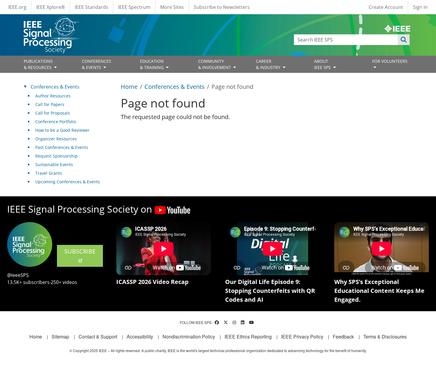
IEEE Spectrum (134, 7)
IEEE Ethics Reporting (248, 336)
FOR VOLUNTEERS (390, 61)
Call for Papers (49, 104)
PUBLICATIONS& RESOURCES (38, 64)
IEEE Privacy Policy (302, 336)
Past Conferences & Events (61, 147)
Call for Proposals (52, 113)
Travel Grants (48, 173)
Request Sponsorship (56, 156)
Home (129, 87)
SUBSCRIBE (80, 251)
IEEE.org (17, 7)
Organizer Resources (56, 139)
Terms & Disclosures (385, 336)
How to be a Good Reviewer (62, 130)
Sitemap (60, 336)
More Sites (172, 7)
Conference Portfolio (55, 121)
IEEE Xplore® (50, 7)
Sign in (420, 7)
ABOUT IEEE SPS (323, 64)
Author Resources (53, 96)
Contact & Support (98, 336)
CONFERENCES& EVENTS (96, 64)
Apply (404, 39)
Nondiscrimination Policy (189, 336)
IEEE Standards (91, 7)
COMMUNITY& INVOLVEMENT (215, 64)
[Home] (51, 22)
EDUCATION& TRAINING (152, 64)
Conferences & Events (174, 87)
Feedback (343, 336)
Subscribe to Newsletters (222, 7)
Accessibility (140, 336)
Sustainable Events (54, 164)
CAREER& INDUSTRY (268, 64)
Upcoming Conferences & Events (67, 181)
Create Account (386, 7)
